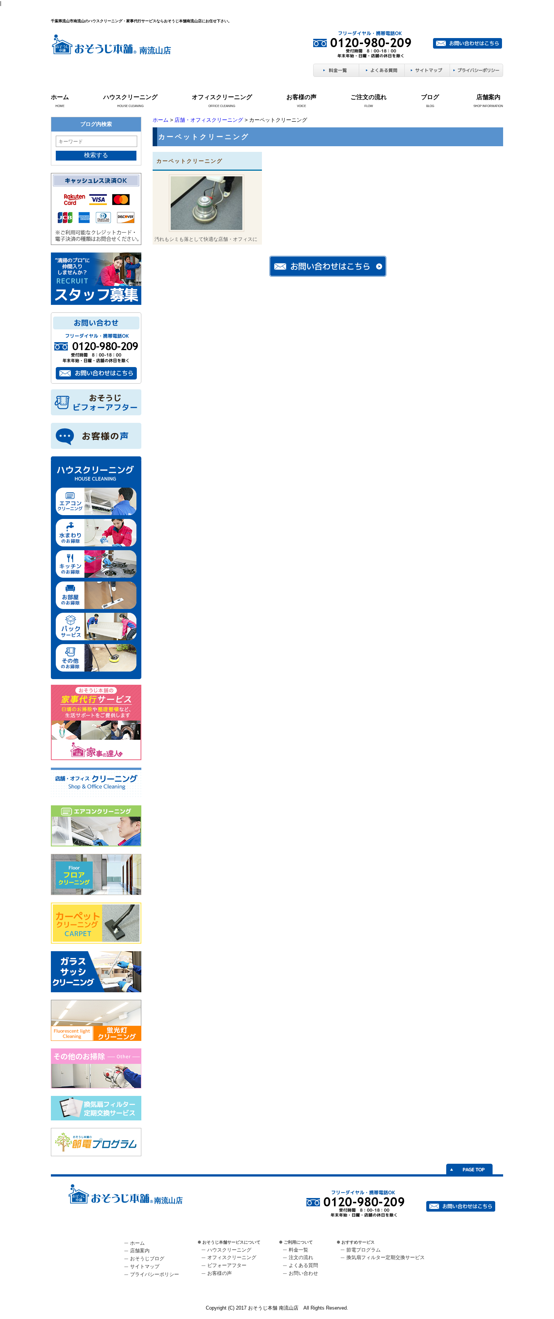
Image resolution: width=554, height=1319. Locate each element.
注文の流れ (301, 1257)
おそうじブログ (147, 1258)
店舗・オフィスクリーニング (208, 120)
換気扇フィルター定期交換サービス (385, 1257)
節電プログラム (363, 1250)
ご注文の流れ (368, 97)
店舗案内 (488, 97)
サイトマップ (144, 1266)
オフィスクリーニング (222, 97)
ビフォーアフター (226, 1265)
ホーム (60, 97)
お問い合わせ (303, 1273)
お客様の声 (301, 97)
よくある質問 (303, 1265)
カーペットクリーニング (189, 161)
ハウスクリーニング (130, 97)
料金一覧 (298, 1250)
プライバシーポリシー (154, 1274)
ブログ (430, 97)
